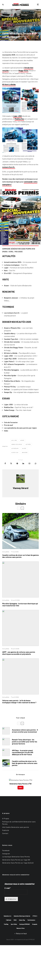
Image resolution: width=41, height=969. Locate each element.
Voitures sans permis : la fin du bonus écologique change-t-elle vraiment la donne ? (19, 701)
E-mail (8, 888)
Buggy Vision (23, 70)
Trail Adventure (31, 920)
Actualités (18, 26)
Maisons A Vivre (20, 928)
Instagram (6, 853)
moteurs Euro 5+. (8, 167)
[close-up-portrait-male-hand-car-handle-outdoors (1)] (6, 730)
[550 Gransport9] (20, 531)
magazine (25, 452)
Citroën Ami (15, 448)
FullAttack (8, 920)
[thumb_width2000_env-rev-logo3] (20, 579)
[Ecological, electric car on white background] (20, 676)
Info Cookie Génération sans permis (15, 827)
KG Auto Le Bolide (9, 84)
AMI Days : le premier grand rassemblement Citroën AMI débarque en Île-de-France (22, 752)
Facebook (6, 850)
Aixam (22, 440)
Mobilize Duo (19, 119)
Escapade (34, 924)
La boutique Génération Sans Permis (16, 857)
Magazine (26, 26)
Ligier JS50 (17, 116)
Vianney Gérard (7, 26)
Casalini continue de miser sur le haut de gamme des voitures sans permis (20, 556)
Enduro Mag (22, 920)
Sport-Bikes (14, 924)
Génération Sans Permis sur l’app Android (17, 863)
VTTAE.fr (35, 916)
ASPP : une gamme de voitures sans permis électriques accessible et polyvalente (18, 653)
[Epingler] (17, 463)
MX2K (15, 920)
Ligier (24, 448)
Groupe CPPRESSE (29, 939)
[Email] (29, 463)
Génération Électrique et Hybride (22, 916)
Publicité (5, 830)
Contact (5, 833)
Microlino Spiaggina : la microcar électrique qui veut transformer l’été (20, 605)
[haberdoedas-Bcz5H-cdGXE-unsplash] (6, 741)
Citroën (28, 444)
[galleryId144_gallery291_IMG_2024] (20, 628)
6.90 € (20, 787)
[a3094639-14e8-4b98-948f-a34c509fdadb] (6, 752)
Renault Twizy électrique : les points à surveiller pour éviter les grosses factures (24, 742)
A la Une (14, 440)
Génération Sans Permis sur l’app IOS (16, 860)
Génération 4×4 (7, 916)
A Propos (5, 818)
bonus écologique (17, 444)
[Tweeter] (11, 463)
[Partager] (5, 463)
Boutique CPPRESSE (24, 924)
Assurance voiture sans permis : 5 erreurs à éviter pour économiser (25, 731)
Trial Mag (6, 924)
